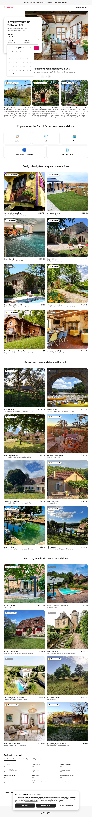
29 (31, 70)
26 (20, 70)
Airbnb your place (81, 8)
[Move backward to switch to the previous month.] (9, 47)
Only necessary (45, 806)
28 (27, 70)
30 (9, 74)
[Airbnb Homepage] (8, 7)
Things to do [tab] (36, 759)
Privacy (43, 814)
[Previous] (42, 76)
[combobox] (22, 36)
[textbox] (14, 43)
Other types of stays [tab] (10, 759)
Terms (49, 814)
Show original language (60, 2)
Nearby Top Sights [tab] (24, 759)
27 (24, 70)
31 (13, 74)
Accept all (25, 806)
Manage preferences (66, 806)
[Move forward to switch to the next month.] (30, 47)
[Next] (49, 76)
